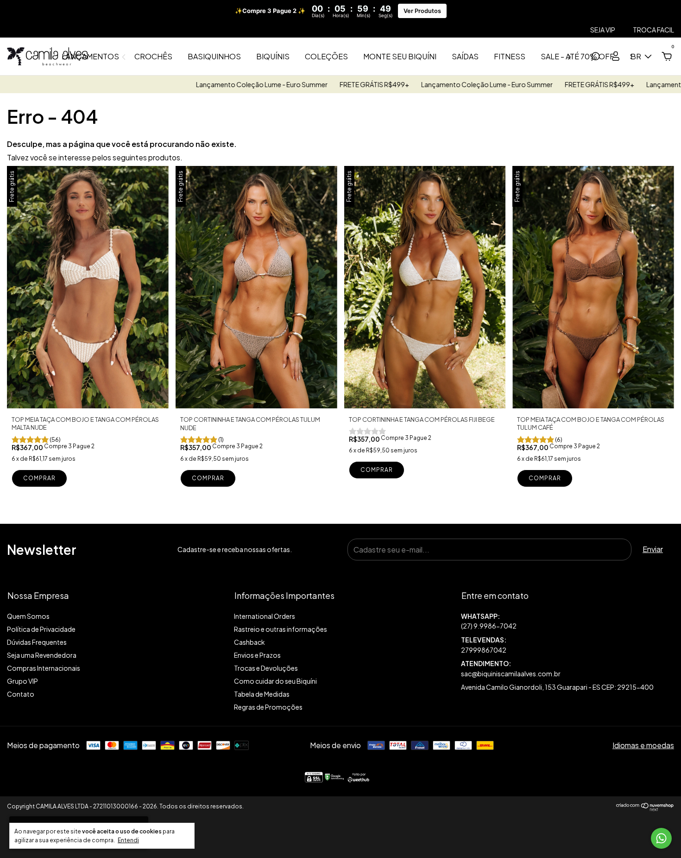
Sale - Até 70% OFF (577, 56)
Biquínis (273, 56)
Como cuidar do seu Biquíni (275, 681)
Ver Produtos (422, 10)
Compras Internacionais (43, 668)
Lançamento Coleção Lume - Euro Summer (218, 84)
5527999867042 (567, 621)
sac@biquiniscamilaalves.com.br (511, 673)
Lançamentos (90, 56)
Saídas (465, 56)
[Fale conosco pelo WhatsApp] (661, 838)
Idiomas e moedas (643, 745)
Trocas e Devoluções (266, 668)
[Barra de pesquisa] (595, 56)
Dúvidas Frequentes (37, 642)
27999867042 (483, 650)
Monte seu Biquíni (399, 56)
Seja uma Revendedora (41, 655)
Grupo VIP (22, 681)
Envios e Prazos (257, 655)
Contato (20, 694)
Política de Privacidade (41, 629)
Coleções (326, 56)
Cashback (249, 642)
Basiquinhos (214, 56)
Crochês (153, 56)
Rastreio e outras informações (280, 629)
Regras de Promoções (268, 707)
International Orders (264, 616)
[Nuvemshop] (645, 808)
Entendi (128, 840)
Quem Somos (28, 616)
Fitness (509, 56)
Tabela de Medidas (262, 694)
